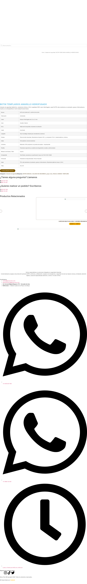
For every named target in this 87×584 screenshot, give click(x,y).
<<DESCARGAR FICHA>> (7, 170)
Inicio (43, 52)
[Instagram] (5, 572)
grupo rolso (49, 173)
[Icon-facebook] (1, 572)
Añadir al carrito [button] (75, 223)
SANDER (59, 173)
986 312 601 (4, 182)
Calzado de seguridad (50, 52)
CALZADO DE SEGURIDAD (39, 173)
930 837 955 (4, 180)
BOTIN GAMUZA (27, 173)
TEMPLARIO (65, 173)
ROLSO (55, 173)
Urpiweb (12, 580)
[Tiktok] (9, 572)
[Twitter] (13, 572)
